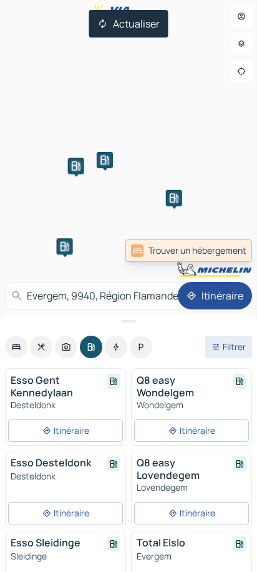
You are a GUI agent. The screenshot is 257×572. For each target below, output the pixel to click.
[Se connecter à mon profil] (241, 16)
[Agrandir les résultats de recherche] (128, 321)
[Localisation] (241, 71)
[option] (16, 347)
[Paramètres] (241, 44)
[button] (65, 246)
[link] (188, 250)
